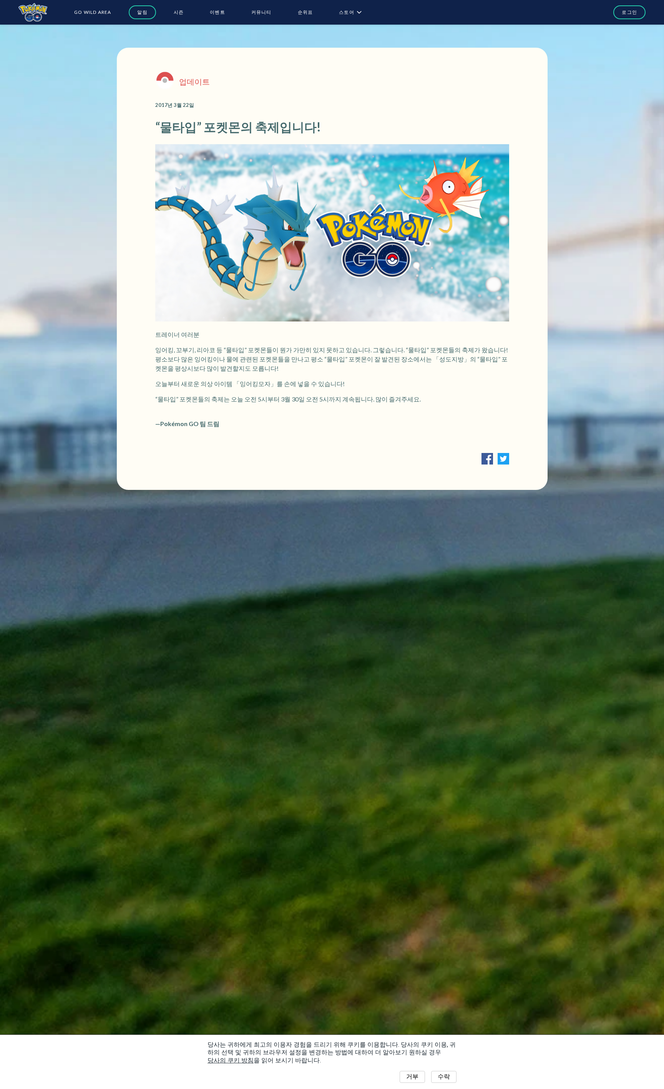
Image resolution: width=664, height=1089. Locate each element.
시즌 (179, 12)
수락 (444, 1076)
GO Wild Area (92, 12)
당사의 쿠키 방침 (231, 1060)
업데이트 (194, 81)
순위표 (305, 12)
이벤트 (217, 12)
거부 (412, 1076)
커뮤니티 (261, 12)
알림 (142, 12)
